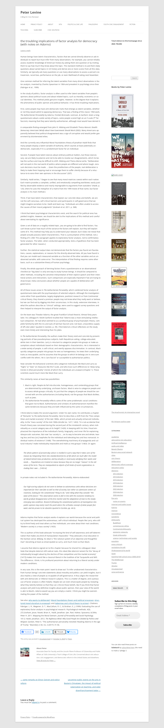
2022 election (118, 489)
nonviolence (116, 514)
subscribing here (128, 647)
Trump (114, 563)
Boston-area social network (121, 452)
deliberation (116, 461)
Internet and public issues (121, 504)
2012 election (118, 474)
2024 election (118, 492)
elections (114, 471)
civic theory (115, 458)
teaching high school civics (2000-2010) (126, 557)
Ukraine (114, 566)
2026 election (118, 495)
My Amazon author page (120, 421)
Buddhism (117, 523)
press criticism (116, 544)
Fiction (132, 24)
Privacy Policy (36, 24)
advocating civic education (121, 440)
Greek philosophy (119, 535)
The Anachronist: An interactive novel (125, 412)
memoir (114, 510)
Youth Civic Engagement (114, 24)
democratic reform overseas (122, 464)
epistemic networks (120, 532)
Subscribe (38, 30)
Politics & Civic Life (75, 24)
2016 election (118, 480)
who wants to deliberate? (39, 600)
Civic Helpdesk (53, 30)
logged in (36, 702)
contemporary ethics (121, 526)
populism (115, 541)
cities (113, 455)
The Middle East (117, 560)
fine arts (114, 498)
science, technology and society (125, 538)
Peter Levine (30, 12)
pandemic (115, 517)
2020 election (118, 486)
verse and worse (117, 572)
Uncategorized (44, 639)
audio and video (117, 446)
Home (22, 24)
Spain (113, 553)
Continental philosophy (122, 529)
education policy (117, 467)
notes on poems (119, 501)
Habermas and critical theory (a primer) (72, 603)
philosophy (115, 520)
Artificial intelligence (119, 443)
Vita (60, 24)
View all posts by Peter (46, 660)
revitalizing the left (118, 547)
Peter (70, 639)
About (50, 24)
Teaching (24, 30)
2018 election (118, 483)
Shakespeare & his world (120, 550)
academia (115, 437)
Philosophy (93, 24)
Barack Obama (117, 449)
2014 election (118, 477)
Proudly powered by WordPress (43, 717)
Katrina (114, 507)
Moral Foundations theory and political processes (72, 600)
